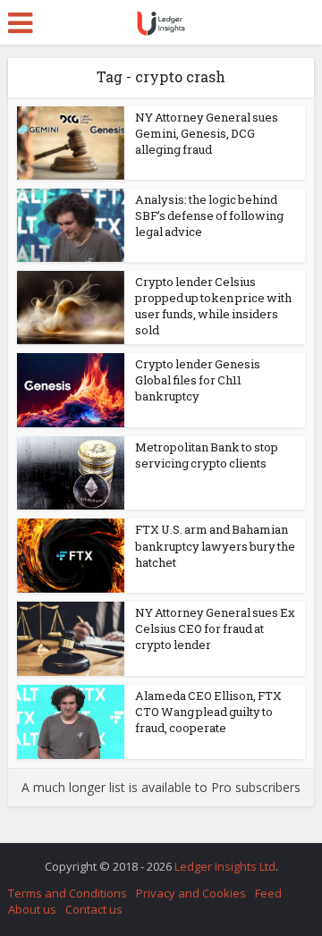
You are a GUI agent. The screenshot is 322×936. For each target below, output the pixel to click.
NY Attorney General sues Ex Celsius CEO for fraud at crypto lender (215, 628)
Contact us (94, 909)
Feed (268, 893)
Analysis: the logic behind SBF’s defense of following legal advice (209, 215)
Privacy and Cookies (191, 893)
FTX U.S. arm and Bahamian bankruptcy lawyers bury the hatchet (215, 545)
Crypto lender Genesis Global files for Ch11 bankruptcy (197, 380)
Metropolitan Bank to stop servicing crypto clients (206, 455)
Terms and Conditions (67, 893)
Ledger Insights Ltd (224, 866)
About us (32, 909)
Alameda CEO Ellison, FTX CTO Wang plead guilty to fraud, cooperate (208, 711)
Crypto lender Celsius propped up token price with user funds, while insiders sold (213, 306)
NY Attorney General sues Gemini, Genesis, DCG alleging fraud (206, 133)
